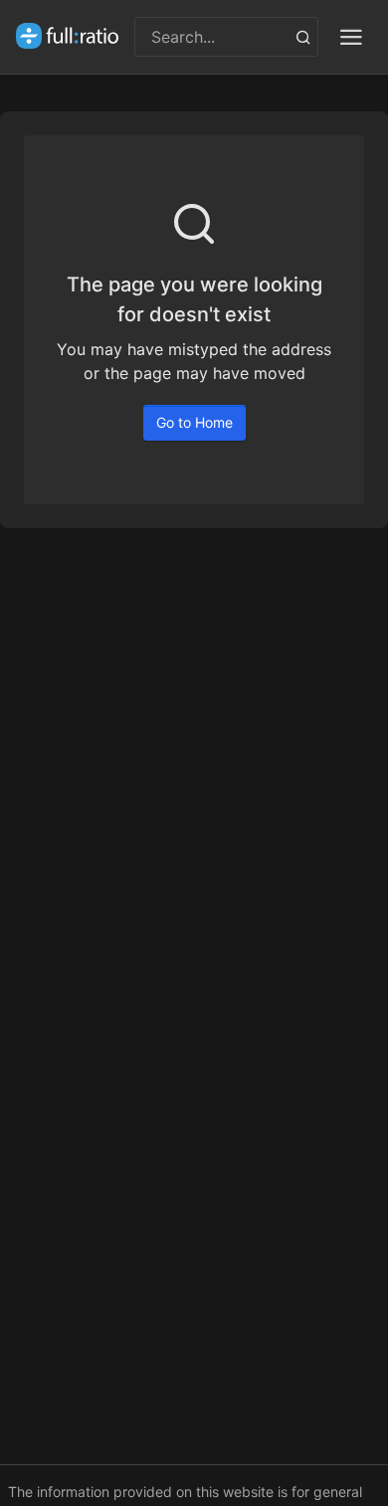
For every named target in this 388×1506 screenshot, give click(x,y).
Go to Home (194, 422)
